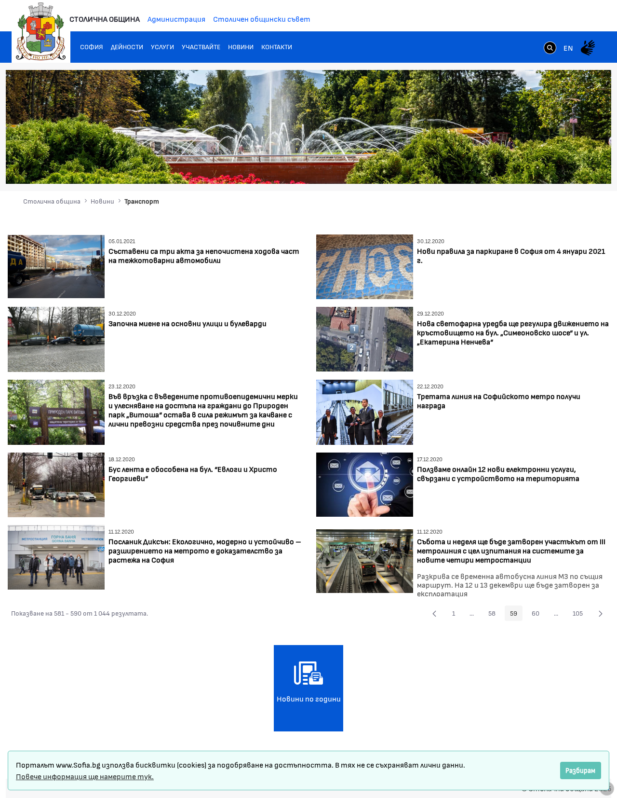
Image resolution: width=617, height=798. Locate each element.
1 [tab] (518, 167)
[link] (550, 48)
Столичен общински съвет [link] (261, 18)
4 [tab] (547, 167)
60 (538, 614)
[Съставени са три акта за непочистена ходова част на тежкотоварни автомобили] (56, 265)
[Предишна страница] (434, 613)
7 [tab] (576, 167)
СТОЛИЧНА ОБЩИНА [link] (104, 18)
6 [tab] (566, 167)
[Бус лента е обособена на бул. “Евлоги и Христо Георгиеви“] (56, 483)
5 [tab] (556, 167)
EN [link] (568, 47)
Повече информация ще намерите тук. (85, 776)
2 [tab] (527, 167)
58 (494, 614)
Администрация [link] (176, 18)
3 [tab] (537, 167)
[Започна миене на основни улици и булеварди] (56, 338)
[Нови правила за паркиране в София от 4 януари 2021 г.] (364, 265)
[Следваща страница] (600, 613)
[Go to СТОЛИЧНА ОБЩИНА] (41, 31)
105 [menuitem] (580, 614)
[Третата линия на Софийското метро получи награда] (364, 410)
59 (516, 614)
